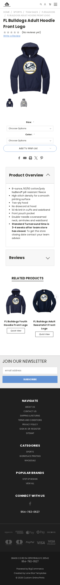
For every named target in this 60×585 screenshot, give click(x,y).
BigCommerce (36, 568)
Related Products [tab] (28, 278)
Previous (4, 297)
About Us (30, 406)
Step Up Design (30, 479)
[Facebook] (19, 158)
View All (30, 483)
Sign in (23, 428)
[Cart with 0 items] (50, 4)
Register (35, 428)
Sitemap (30, 433)
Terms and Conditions (30, 420)
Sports (30, 451)
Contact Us (30, 411)
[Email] (24, 158)
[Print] (30, 158)
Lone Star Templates (36, 573)
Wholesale (30, 460)
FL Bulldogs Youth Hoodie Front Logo (16, 323)
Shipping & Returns (30, 415)
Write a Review (11, 36)
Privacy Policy (30, 424)
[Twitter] (36, 158)
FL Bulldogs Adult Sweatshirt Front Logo (44, 325)
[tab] (30, 175)
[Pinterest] (41, 158)
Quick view (15, 330)
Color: (30, 134)
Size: (30, 122)
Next (56, 297)
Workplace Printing (30, 456)
